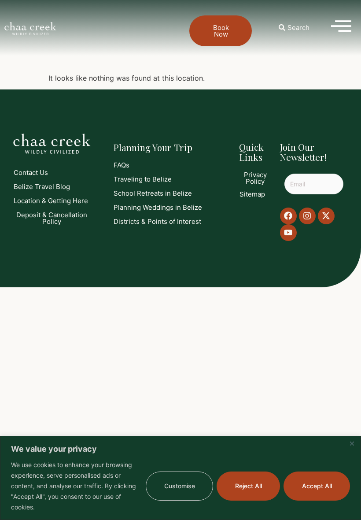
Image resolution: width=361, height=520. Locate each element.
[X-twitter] (326, 216)
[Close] (351, 443)
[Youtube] (288, 232)
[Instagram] (307, 216)
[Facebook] (288, 216)
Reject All (248, 486)
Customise (179, 486)
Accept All (317, 486)
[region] (180, 478)
